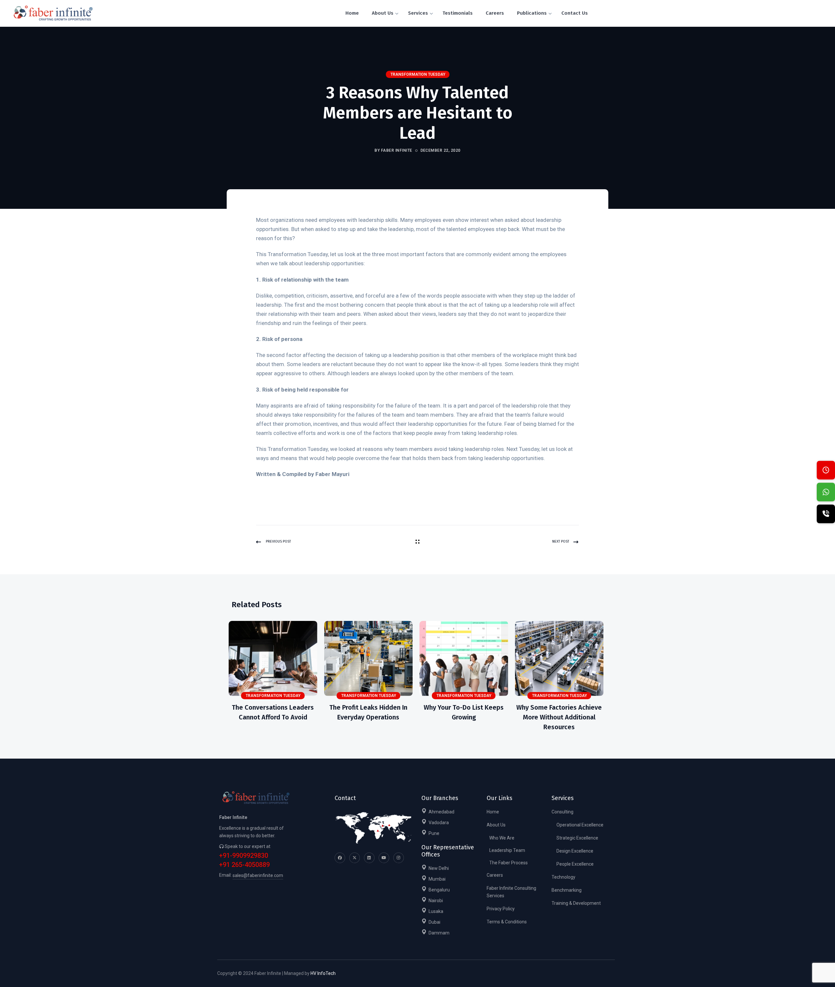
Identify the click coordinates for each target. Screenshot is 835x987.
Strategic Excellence (577, 837)
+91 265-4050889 (244, 865)
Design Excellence (574, 851)
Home (493, 811)
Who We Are (501, 837)
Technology (563, 877)
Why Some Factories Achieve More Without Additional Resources (559, 717)
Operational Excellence (579, 824)
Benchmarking (567, 890)
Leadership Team (507, 850)
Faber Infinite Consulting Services (511, 892)
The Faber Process (508, 862)
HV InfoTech (323, 973)
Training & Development (576, 903)
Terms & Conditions (507, 921)
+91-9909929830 (243, 855)
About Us (496, 824)
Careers (495, 875)
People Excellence (575, 864)
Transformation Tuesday (417, 74)
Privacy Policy (501, 908)
